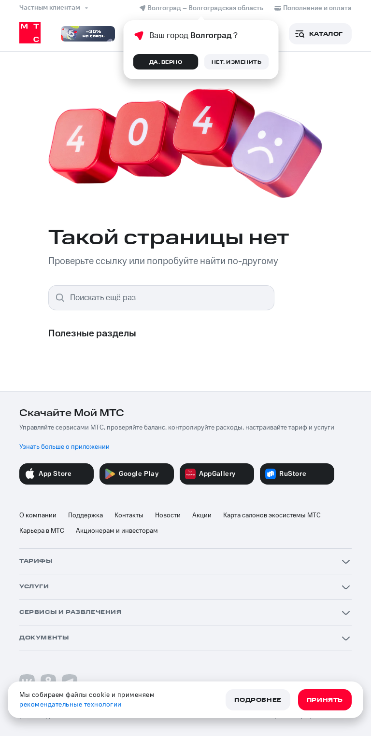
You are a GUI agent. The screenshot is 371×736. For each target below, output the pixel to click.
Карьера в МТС (41, 531)
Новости (168, 515)
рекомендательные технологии (70, 704)
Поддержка (85, 515)
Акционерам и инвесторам (117, 531)
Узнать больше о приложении (64, 447)
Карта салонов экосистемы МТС (272, 515)
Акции (202, 515)
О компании (38, 515)
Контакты (128, 515)
